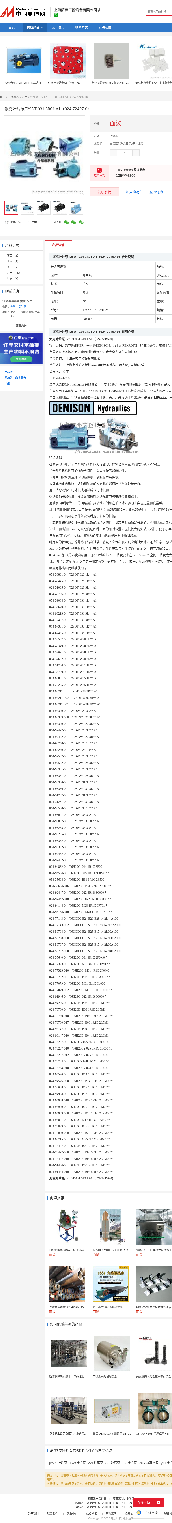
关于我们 (33, 1514)
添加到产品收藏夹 (15, 377)
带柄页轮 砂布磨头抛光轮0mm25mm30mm (118, 83)
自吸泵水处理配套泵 (105, 1376)
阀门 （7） (13, 267)
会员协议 (130, 1514)
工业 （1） (13, 261)
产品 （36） (14, 273)
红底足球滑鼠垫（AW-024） (65, 83)
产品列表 (13, 97)
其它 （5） (13, 279)
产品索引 (9, 372)
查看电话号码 (18, 306)
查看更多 (21, 325)
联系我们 (52, 1514)
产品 (24, 97)
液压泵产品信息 (97, 1499)
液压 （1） (13, 255)
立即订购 (156, 192)
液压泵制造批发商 (123, 1499)
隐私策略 (111, 1514)
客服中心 (72, 1514)
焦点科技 (116, 1518)
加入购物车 (134, 192)
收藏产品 (15, 222)
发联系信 (104, 192)
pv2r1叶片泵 (58, 1463)
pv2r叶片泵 (78, 1463)
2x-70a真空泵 (149, 1463)
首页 (2, 97)
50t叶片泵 (130, 1463)
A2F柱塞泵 (95, 1463)
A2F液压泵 (112, 1463)
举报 (34, 222)
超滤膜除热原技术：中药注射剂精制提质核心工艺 (78, 1376)
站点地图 (91, 1514)
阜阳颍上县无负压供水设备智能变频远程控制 (76, 1433)
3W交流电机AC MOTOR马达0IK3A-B (26, 83)
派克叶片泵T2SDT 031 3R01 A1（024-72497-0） (116, 1503)
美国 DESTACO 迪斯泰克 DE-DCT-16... (116, 1433)
